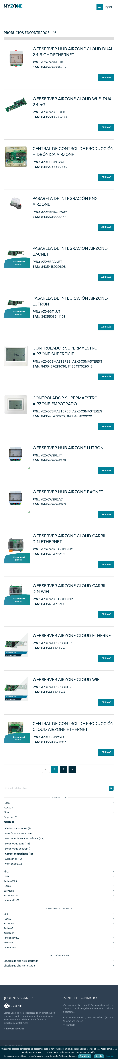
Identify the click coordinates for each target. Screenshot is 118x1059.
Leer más (106, 77)
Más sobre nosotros (14, 1028)
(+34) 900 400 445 (74, 1021)
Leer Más (110, 1056)
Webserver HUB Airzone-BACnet (68, 491)
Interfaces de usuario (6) (18, 833)
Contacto (70, 1025)
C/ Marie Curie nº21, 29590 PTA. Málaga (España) (90, 1017)
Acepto (99, 1056)
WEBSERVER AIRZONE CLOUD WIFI (66, 679)
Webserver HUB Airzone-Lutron (68, 447)
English (108, 7)
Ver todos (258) (13, 864)
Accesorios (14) (13, 859)
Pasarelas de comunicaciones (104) (24, 838)
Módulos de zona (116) (17, 843)
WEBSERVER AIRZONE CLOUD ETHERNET (73, 635)
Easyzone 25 (10, 817)
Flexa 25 (8, 807)
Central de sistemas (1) (18, 828)
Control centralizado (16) (19, 854)
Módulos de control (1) (17, 848)
